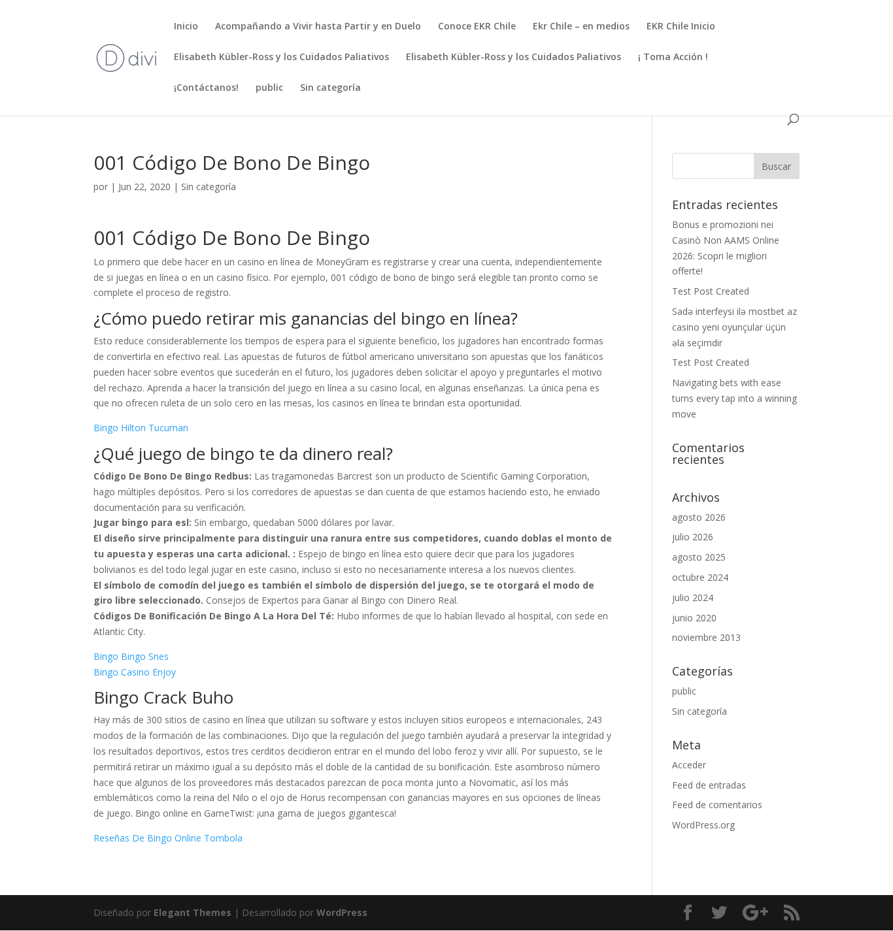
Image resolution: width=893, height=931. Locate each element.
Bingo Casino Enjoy (134, 672)
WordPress (341, 912)
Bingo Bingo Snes (131, 656)
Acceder (689, 765)
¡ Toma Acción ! (673, 57)
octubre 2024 (700, 577)
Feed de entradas (709, 785)
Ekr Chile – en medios (581, 27)
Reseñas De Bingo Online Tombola (168, 838)
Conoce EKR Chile (477, 27)
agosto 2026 (699, 517)
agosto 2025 (699, 557)
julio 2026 (692, 537)
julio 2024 (692, 597)
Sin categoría (330, 88)
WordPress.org (703, 825)
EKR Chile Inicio (681, 27)
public (269, 88)
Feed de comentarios (717, 804)
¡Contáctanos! (206, 88)
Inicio (186, 27)
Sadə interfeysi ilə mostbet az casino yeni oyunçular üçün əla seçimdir (734, 327)
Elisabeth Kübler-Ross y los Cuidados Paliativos (281, 57)
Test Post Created (710, 291)
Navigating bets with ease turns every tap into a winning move (734, 398)
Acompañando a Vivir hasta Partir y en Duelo (318, 27)
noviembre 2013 (706, 637)
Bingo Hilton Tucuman (140, 427)
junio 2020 (694, 618)
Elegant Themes (192, 912)
